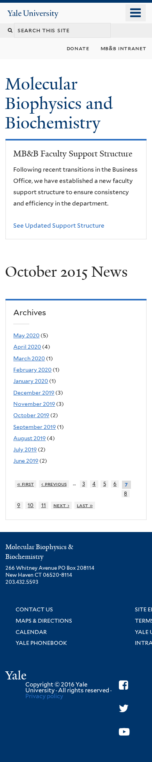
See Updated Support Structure (58, 225)
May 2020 (26, 335)
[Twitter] (124, 708)
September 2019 (34, 427)
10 (31, 505)
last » (85, 505)
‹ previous (54, 484)
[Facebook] (123, 685)
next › (61, 505)
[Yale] (16, 676)
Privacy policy (44, 696)
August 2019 (29, 438)
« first (25, 484)
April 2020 (27, 347)
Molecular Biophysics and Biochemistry (59, 103)
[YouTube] (124, 732)
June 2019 (25, 461)
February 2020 (32, 370)
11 (43, 505)
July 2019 (25, 449)
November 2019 (34, 404)
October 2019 (31, 415)
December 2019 (33, 393)
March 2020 (29, 358)
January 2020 (30, 381)
